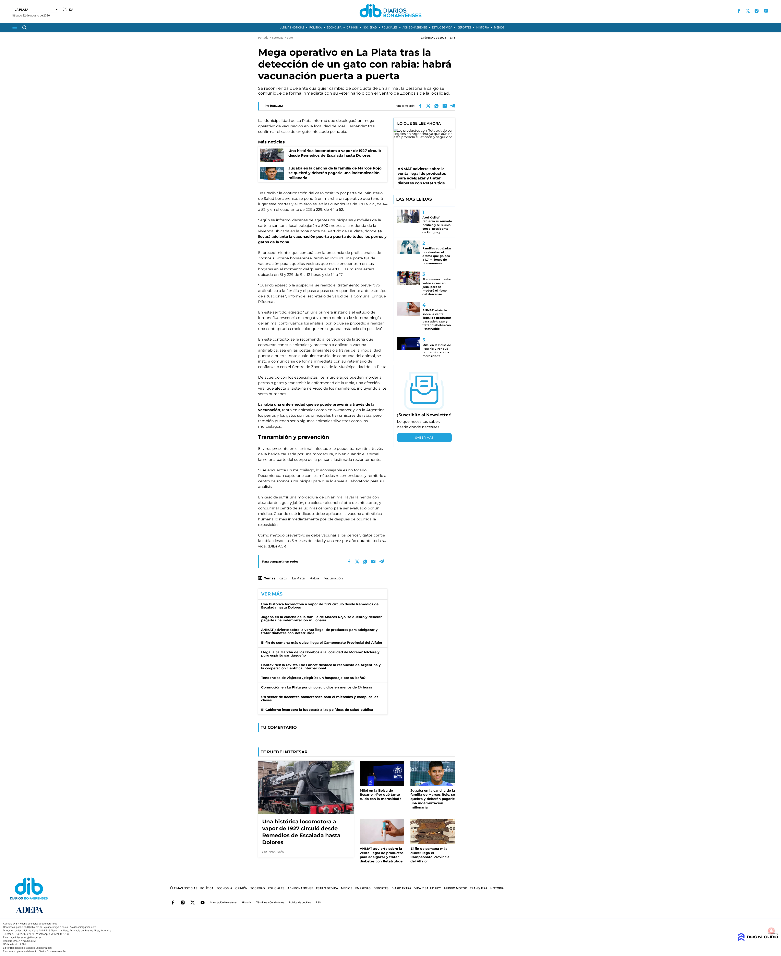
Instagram (182, 902)
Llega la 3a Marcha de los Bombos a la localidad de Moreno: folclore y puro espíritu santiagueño (320, 653)
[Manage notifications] (771, 931)
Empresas (363, 888)
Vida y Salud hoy (427, 888)
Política (315, 27)
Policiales (389, 27)
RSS (318, 902)
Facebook (172, 902)
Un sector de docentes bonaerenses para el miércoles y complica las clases (319, 698)
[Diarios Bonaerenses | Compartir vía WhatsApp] (436, 105)
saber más (424, 437)
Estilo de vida (442, 27)
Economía (334, 27)
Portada (263, 37)
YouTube (202, 902)
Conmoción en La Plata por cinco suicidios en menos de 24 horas (316, 687)
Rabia (314, 578)
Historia (482, 27)
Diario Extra (401, 888)
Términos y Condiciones (270, 902)
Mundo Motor (455, 888)
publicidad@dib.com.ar (29, 927)
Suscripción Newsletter (223, 902)
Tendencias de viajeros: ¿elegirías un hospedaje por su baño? (313, 678)
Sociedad (370, 27)
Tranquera (478, 888)
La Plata (298, 578)
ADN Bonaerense (414, 27)
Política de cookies (300, 902)
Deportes (464, 27)
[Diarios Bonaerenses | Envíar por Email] (444, 105)
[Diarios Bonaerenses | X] (747, 11)
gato (283, 578)
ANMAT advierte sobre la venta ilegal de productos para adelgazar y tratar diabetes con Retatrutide (319, 631)
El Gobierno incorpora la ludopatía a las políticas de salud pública (317, 710)
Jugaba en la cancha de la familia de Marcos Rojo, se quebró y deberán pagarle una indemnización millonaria (322, 618)
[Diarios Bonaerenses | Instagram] (756, 10)
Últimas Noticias (292, 27)
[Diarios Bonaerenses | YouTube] (766, 10)
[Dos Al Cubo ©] (758, 940)
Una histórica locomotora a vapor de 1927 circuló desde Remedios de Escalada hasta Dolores (320, 605)
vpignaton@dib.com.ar (56, 927)
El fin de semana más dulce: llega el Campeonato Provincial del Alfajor (321, 643)
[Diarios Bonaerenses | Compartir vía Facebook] (420, 105)
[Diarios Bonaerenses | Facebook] (738, 10)
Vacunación (333, 578)
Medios (499, 27)
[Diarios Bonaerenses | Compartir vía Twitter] (428, 105)
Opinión (352, 27)
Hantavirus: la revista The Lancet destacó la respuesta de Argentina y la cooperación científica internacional (321, 666)
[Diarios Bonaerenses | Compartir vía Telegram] (452, 105)
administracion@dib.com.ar (25, 937)
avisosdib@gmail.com (83, 927)
